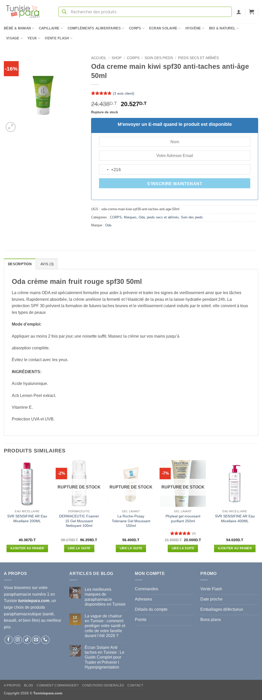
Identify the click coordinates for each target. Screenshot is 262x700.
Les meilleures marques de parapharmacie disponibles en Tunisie (105, 596)
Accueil (98, 58)
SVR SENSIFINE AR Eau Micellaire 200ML (27, 518)
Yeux (32, 38)
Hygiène (193, 28)
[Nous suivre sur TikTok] (27, 640)
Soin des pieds (159, 58)
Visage (12, 38)
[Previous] (4, 511)
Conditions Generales (103, 685)
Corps (135, 28)
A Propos (12, 685)
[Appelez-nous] (45, 640)
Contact (135, 685)
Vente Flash (57, 38)
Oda (142, 217)
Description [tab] (19, 264)
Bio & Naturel (222, 28)
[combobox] (110, 170)
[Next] (258, 511)
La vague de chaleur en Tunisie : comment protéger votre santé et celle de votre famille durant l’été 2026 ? (105, 626)
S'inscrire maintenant (174, 184)
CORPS (133, 58)
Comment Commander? (58, 685)
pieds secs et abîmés (198, 58)
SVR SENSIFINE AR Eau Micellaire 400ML (235, 518)
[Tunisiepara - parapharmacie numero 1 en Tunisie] (25, 11)
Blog (28, 685)
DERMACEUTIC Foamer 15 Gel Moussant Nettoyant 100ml (79, 521)
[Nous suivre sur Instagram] (18, 640)
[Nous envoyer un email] (36, 640)
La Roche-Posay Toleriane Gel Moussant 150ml (131, 521)
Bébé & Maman (17, 28)
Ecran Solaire (163, 28)
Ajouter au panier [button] (27, 548)
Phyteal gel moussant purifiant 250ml (183, 518)
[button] (238, 11)
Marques (130, 217)
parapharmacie (17, 594)
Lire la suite (79, 548)
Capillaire (49, 28)
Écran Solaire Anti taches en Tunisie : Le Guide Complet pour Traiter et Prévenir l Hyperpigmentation (104, 657)
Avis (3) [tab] (46, 264)
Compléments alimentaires (94, 28)
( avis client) (123, 93)
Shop (117, 58)
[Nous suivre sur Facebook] (8, 640)
